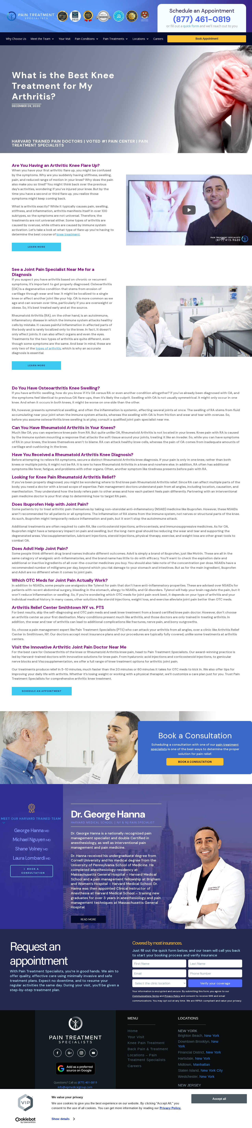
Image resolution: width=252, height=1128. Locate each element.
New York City (200, 1070)
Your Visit (64, 39)
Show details (60, 1119)
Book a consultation (195, 762)
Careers (158, 39)
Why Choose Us (16, 39)
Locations (138, 39)
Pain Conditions (85, 39)
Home (133, 1031)
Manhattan (194, 1065)
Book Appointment (206, 39)
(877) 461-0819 (87, 1082)
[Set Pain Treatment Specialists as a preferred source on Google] (75, 1074)
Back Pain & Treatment (148, 1049)
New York (187, 1031)
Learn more (36, 246)
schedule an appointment (42, 691)
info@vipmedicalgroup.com (75, 1087)
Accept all (219, 1098)
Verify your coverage (215, 983)
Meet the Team (40, 39)
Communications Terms (145, 996)
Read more (88, 919)
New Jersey (189, 1085)
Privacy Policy (172, 996)
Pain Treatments (113, 39)
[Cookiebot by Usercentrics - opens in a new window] (25, 1120)
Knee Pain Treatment (146, 1043)
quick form (191, 26)
